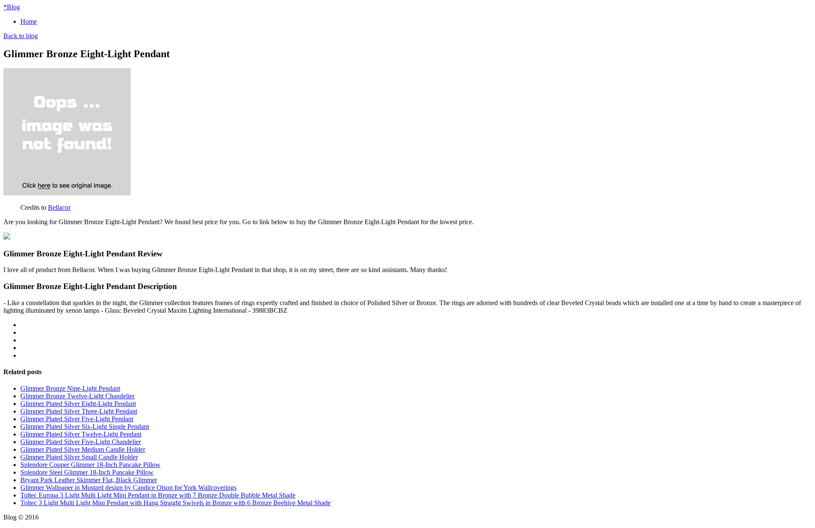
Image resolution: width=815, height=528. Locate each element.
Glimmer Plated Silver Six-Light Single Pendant (84, 426)
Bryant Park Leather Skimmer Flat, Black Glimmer (88, 480)
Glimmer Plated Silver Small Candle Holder (79, 457)
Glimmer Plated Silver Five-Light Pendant (76, 418)
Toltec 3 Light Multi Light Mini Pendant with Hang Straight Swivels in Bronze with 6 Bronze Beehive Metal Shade (175, 502)
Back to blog (20, 35)
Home (28, 21)
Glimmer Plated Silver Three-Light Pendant (78, 411)
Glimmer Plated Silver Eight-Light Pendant (78, 403)
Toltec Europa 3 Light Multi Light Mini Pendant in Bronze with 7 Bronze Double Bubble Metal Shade (157, 495)
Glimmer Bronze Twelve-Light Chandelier (77, 396)
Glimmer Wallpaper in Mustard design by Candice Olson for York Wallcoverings (128, 487)
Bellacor (59, 207)
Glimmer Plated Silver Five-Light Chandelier (80, 441)
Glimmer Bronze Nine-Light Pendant (70, 388)
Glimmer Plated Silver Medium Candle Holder (82, 449)
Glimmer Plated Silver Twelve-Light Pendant (80, 434)
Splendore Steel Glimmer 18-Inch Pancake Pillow (87, 472)
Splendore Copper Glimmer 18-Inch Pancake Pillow (90, 464)
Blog (11, 7)
